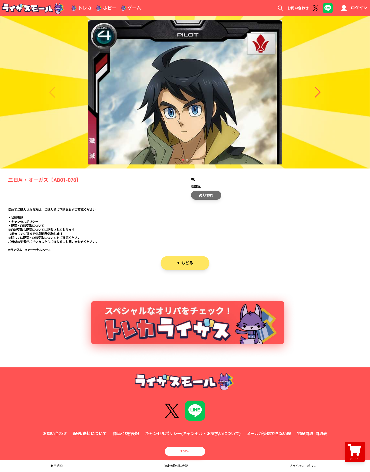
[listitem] (185, 230)
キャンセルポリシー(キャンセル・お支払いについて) (193, 433)
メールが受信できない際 (269, 433)
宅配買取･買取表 (312, 433)
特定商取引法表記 (176, 466)
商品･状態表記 (126, 433)
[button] (183, 160)
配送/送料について (90, 433)
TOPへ (185, 451)
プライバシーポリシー (304, 466)
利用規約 (57, 466)
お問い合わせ (298, 8)
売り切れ (206, 195)
